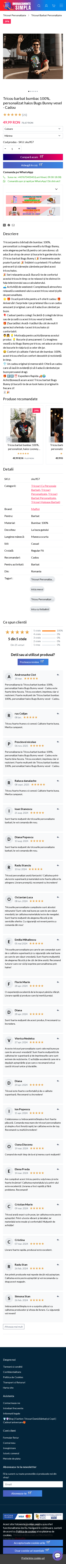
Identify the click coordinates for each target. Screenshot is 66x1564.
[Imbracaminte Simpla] (17, 5)
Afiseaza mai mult (14, 1326)
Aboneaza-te (19, 1493)
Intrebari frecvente (13, 1408)
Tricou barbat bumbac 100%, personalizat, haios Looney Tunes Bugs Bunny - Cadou (23, 447)
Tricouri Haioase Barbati (45, 502)
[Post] (5, 225)
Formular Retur (11, 1437)
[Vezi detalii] (8, 439)
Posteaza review (29, 662)
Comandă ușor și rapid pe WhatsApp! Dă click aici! (34, 181)
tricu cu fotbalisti (40, 609)
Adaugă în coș (29, 165)
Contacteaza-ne (11, 1403)
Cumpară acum (29, 157)
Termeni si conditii (12, 1366)
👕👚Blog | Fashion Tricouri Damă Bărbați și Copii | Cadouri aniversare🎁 (29, 1420)
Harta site (8, 1387)
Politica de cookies (26, 1531)
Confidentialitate (12, 1371)
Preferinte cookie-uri (33, 1558)
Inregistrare (9, 1448)
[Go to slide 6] (37, 91)
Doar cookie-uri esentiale (29, 1550)
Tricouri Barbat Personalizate (46, 15)
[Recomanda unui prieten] (14, 225)
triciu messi (37, 589)
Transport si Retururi (14, 1382)
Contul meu (9, 1442)
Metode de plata (11, 1458)
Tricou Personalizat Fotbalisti (46, 599)
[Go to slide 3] (32, 91)
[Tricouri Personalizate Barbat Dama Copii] (33, 210)
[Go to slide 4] (33, 91)
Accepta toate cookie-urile (29, 1542)
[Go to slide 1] (28, 91)
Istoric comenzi (11, 1453)
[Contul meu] (46, 5)
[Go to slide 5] (35, 91)
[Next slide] (57, 435)
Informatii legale (11, 1413)
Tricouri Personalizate (14, 15)
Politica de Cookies (13, 1377)
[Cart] (54, 5)
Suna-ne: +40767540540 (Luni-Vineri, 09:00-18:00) (34, 177)
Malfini (35, 509)
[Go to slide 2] (30, 91)
